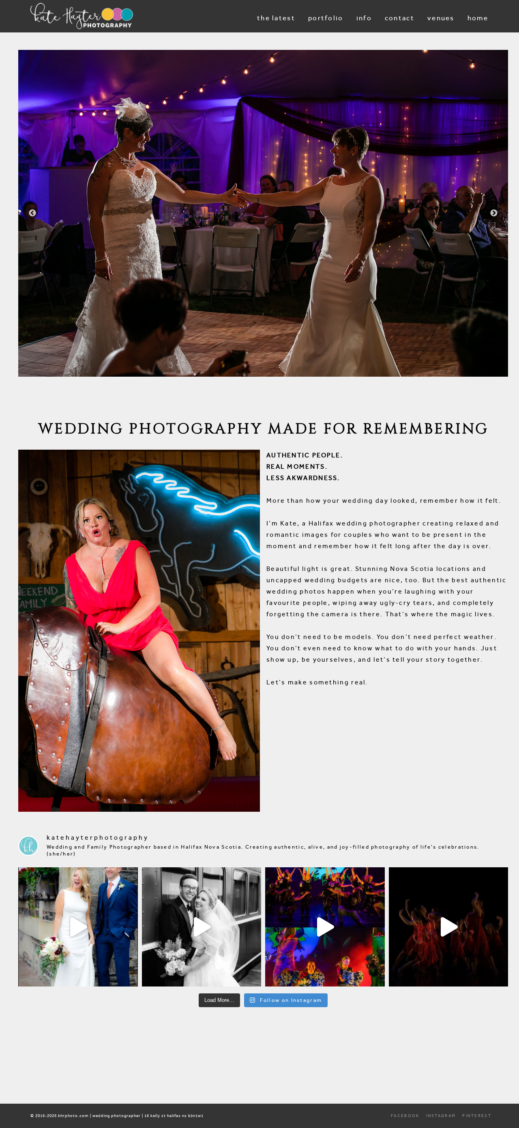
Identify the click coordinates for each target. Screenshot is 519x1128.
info (364, 18)
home (478, 18)
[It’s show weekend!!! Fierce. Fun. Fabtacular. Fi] (448, 927)
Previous (32, 213)
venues (441, 18)
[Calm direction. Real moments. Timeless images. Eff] (202, 927)
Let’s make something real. (317, 682)
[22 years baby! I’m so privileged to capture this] (325, 927)
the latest (276, 18)
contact (399, 18)
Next (494, 213)
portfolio (325, 18)
